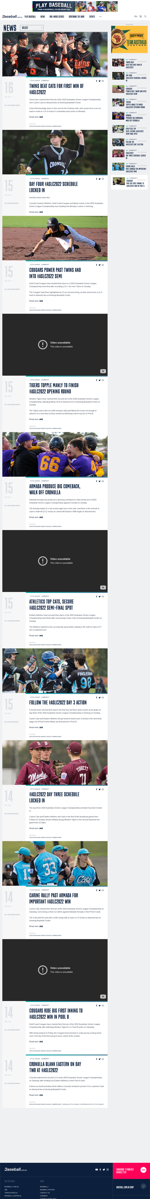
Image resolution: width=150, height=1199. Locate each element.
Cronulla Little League (70, 1104)
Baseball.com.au (12, 1187)
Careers (43, 1196)
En (136, 16)
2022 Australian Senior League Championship (45, 126)
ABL (6, 1190)
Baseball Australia (13, 1196)
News (43, 16)
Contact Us (45, 1193)
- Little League (34, 80)
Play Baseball (30, 16)
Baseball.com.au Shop (125, 1187)
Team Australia (11, 1193)
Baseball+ (44, 1187)
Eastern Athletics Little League (92, 1104)
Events (92, 16)
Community (45, 80)
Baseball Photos (47, 1190)
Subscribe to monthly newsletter (125, 1171)
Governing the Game (76, 16)
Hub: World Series (57, 16)
